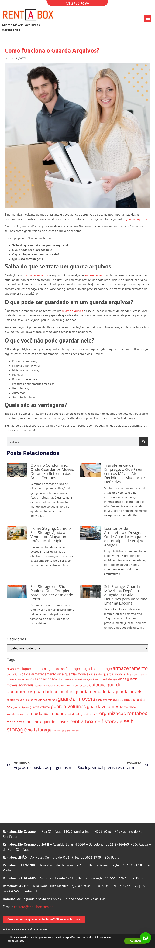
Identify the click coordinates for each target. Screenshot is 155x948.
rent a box (14, 722)
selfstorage (40, 730)
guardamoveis (128, 691)
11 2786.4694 (77, 3)
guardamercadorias (94, 691)
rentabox (137, 713)
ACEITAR (135, 941)
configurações (15, 941)
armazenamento (94, 275)
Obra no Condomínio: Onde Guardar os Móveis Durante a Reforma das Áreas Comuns (52, 471)
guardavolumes (103, 706)
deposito (12, 674)
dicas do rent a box (43, 679)
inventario (13, 714)
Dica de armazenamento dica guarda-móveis (53, 674)
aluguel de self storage (62, 669)
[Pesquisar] (143, 441)
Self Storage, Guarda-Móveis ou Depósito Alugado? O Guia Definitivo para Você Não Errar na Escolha (125, 595)
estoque (97, 684)
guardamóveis (104, 699)
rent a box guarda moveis (46, 721)
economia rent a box (67, 685)
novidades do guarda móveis (81, 714)
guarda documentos (36, 275)
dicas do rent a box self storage (74, 679)
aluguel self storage (96, 669)
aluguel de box (31, 669)
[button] (147, 18)
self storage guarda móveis (66, 731)
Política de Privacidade (14, 929)
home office (128, 707)
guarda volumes (68, 706)
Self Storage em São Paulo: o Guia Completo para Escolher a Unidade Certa (51, 593)
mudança (40, 713)
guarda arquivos (136, 219)
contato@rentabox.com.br (33, 907)
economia (26, 685)
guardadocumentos (54, 691)
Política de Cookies (37, 929)
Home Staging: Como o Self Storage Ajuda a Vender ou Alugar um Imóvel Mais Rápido (50, 534)
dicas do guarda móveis (107, 674)
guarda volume (40, 707)
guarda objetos (21, 707)
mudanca (24, 714)
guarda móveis (76, 698)
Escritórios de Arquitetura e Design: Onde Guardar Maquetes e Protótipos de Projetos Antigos (126, 536)
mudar (57, 713)
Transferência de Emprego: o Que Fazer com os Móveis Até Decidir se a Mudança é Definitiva (124, 473)
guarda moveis (15, 699)
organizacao (112, 713)
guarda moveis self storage (41, 699)
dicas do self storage (104, 679)
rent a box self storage (96, 721)
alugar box (13, 668)
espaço (84, 685)
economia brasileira (45, 685)
